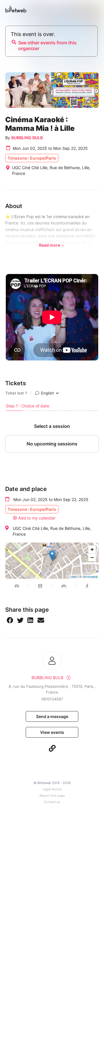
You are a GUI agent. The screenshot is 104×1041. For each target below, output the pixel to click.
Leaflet (73, 576)
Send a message (52, 716)
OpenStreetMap (90, 576)
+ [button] (92, 549)
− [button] (92, 557)
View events (52, 732)
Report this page (52, 796)
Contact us (52, 802)
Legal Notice (52, 789)
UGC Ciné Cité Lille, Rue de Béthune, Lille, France (52, 531)
